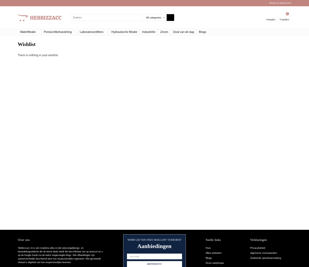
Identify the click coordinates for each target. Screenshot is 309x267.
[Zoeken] (170, 17)
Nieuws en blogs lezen (280, 3)
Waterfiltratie (28, 31)
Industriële (148, 31)
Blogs (202, 31)
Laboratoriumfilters (91, 31)
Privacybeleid (257, 247)
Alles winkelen (214, 252)
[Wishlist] (270, 16)
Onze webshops (215, 262)
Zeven (164, 31)
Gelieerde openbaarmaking (265, 257)
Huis (208, 247)
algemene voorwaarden (263, 252)
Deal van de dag (183, 31)
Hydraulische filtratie (124, 31)
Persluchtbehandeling (58, 31)
